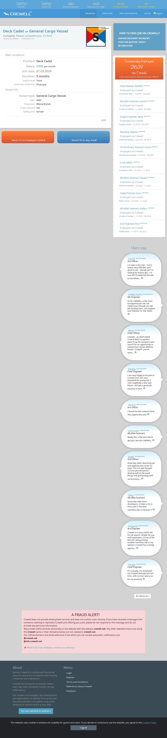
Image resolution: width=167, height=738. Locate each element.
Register (70, 677)
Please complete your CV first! (34, 36)
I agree (83, 727)
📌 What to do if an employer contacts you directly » (49, 647)
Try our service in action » (36, 711)
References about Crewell (79, 686)
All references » (142, 596)
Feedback (71, 691)
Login (69, 673)
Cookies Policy (149, 722)
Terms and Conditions (77, 682)
